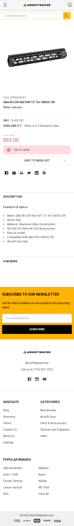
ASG (6, 494)
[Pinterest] (44, 173)
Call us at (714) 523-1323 (37, 369)
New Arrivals (48, 410)
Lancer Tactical (12, 487)
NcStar (42, 481)
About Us (9, 436)
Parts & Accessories (53, 423)
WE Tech (43, 487)
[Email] (14, 173)
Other (43, 436)
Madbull (43, 468)
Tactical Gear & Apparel (54, 429)
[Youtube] (44, 379)
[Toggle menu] (5, 5)
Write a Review (12, 107)
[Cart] (69, 5)
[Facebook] (6, 173)
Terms (7, 423)
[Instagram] (37, 379)
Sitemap (8, 442)
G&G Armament (12, 468)
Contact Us (10, 429)
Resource (9, 416)
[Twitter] (29, 173)
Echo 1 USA (10, 474)
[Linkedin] (36, 173)
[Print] (21, 173)
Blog (6, 410)
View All (43, 494)
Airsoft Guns (48, 416)
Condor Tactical (12, 481)
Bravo (42, 474)
